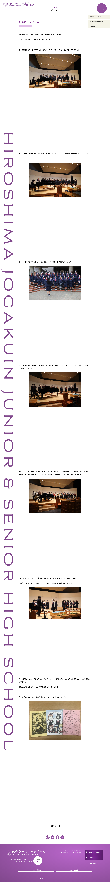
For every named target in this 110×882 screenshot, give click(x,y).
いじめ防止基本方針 (76, 850)
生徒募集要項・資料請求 (94, 852)
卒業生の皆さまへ (94, 26)
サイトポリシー (64, 855)
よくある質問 (63, 850)
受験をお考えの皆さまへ (96, 17)
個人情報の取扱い (64, 852)
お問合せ (91, 857)
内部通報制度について (76, 852)
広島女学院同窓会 (73, 870)
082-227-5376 (28, 861)
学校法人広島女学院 (36, 870)
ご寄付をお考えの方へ (94, 863)
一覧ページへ (54, 826)
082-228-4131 (16, 861)
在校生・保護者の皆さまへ (96, 21)
